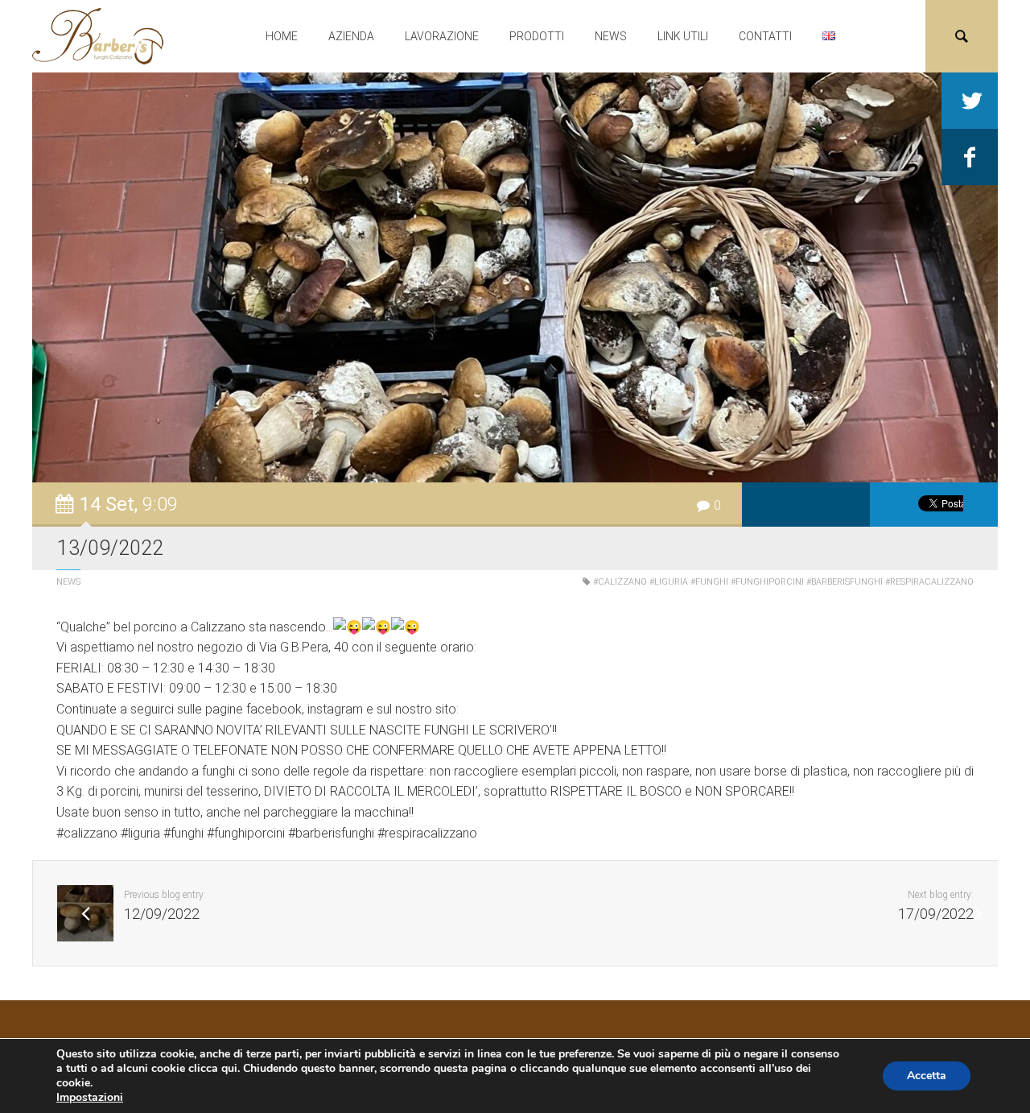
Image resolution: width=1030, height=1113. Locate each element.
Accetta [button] (926, 1075)
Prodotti (536, 36)
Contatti (765, 36)
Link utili (682, 36)
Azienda (351, 36)
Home (282, 36)
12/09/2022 (162, 914)
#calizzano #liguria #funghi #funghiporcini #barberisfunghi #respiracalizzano (783, 582)
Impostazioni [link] (89, 1097)
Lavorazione (442, 36)
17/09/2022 (936, 914)
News (611, 36)
